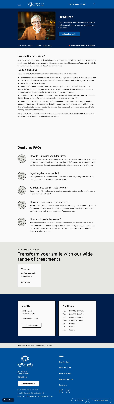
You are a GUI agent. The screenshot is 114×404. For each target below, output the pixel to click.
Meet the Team (65, 368)
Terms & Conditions (33, 396)
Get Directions (32, 325)
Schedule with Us (69, 34)
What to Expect (65, 373)
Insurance (63, 385)
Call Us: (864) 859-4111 (77, 4)
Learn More (25, 282)
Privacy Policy (22, 396)
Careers (42, 396)
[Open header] (19, 4)
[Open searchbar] (94, 4)
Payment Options (66, 379)
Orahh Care (49, 396)
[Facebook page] (61, 391)
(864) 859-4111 (47, 45)
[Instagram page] (68, 391)
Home (61, 356)
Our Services (64, 362)
